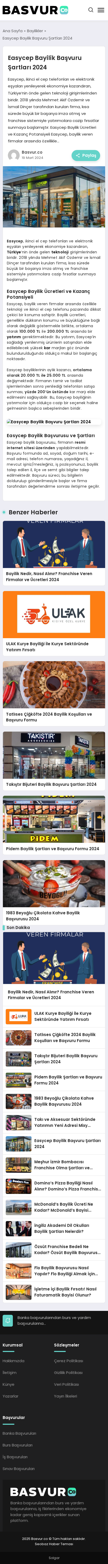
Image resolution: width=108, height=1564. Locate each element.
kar (47, 347)
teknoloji (60, 252)
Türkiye (14, 252)
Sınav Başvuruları (19, 1468)
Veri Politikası (66, 1384)
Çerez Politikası (68, 1360)
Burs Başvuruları (18, 1445)
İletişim (10, 1372)
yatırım (14, 336)
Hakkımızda (13, 1360)
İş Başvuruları (15, 1457)
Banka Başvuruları (19, 1433)
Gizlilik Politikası (68, 1372)
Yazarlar (10, 1396)
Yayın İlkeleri (65, 1396)
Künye (8, 1384)
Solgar (54, 1558)
